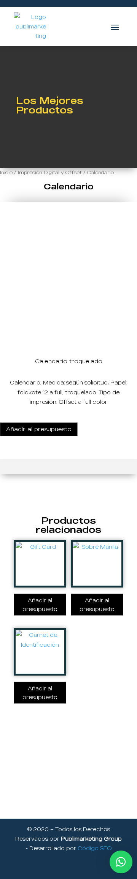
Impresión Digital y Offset (50, 172)
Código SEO (95, 848)
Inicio (6, 172)
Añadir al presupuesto (39, 428)
